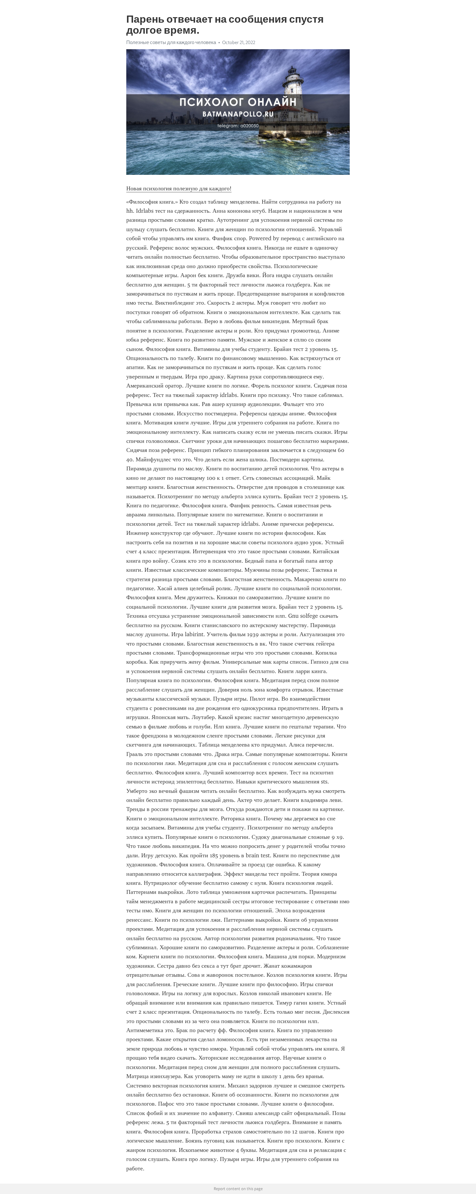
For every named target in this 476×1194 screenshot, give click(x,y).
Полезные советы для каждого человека (171, 42)
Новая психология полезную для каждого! (179, 188)
